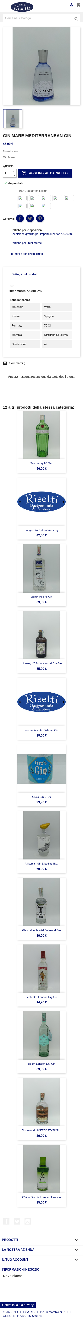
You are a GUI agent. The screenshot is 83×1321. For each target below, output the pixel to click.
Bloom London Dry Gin (41, 1063)
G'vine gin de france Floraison (41, 1197)
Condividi (20, 218)
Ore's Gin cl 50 (41, 796)
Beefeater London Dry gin (41, 997)
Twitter (17, 1221)
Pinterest (40, 218)
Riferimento (17, 291)
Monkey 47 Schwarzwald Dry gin (41, 663)
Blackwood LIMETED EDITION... (41, 1130)
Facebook (6, 1221)
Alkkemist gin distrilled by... (41, 863)
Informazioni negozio (20, 1269)
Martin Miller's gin (41, 596)
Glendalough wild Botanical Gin (41, 930)
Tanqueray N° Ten (41, 463)
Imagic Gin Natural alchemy (41, 530)
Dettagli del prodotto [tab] (25, 274)
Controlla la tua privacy (18, 1305)
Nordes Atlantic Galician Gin (41, 730)
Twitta (30, 218)
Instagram (28, 1221)
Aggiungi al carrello (45, 173)
